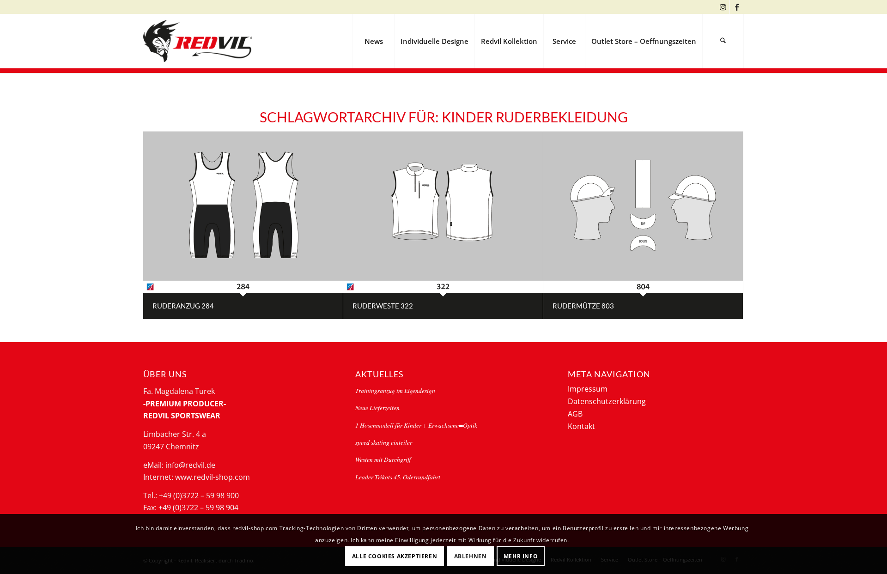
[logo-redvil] (197, 41)
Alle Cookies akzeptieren (394, 556)
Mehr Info (521, 556)
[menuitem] (373, 41)
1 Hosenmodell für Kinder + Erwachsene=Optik (416, 425)
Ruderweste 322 (382, 306)
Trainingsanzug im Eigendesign (395, 390)
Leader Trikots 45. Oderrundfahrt (397, 476)
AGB (575, 414)
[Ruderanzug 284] (243, 212)
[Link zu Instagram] (722, 7)
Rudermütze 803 (583, 306)
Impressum (588, 389)
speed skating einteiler (383, 442)
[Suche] (723, 41)
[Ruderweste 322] (443, 212)
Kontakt (581, 426)
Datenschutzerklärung (607, 401)
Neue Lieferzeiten (377, 407)
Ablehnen (470, 556)
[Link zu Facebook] (737, 7)
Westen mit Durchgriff (383, 459)
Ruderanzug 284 (183, 306)
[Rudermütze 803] (643, 212)
